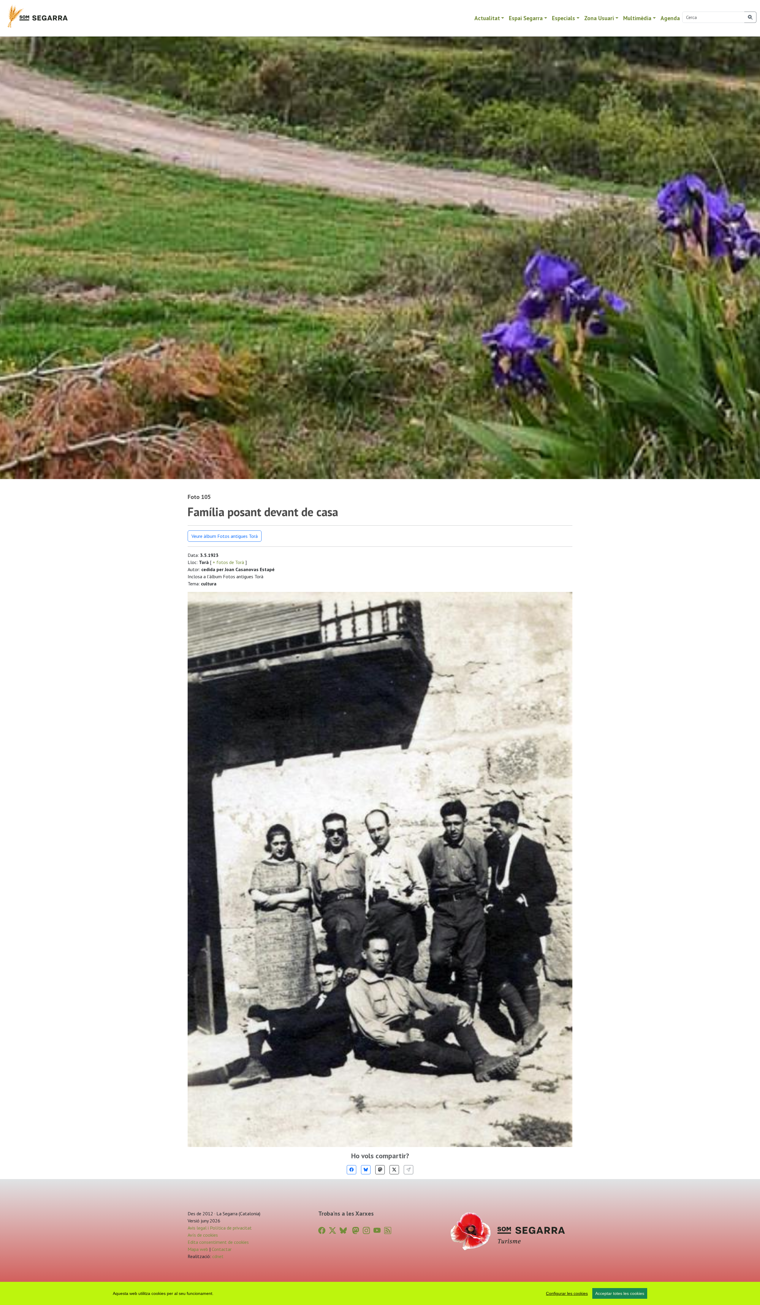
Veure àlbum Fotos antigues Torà (224, 536)
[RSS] (387, 1230)
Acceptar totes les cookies (619, 1293)
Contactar (222, 1249)
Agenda (670, 18)
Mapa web (198, 1249)
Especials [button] (563, 18)
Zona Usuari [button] (599, 18)
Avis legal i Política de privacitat (220, 1228)
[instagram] (366, 1230)
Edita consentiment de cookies (218, 1242)
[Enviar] (408, 1169)
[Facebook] (351, 1169)
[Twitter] (394, 1169)
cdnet (217, 1256)
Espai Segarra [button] (526, 18)
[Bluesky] (365, 1169)
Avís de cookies (203, 1235)
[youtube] (377, 1230)
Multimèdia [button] (637, 18)
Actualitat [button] (487, 18)
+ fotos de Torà (228, 562)
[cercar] (750, 17)
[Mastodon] (380, 1169)
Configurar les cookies (567, 1293)
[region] (380, 1293)
